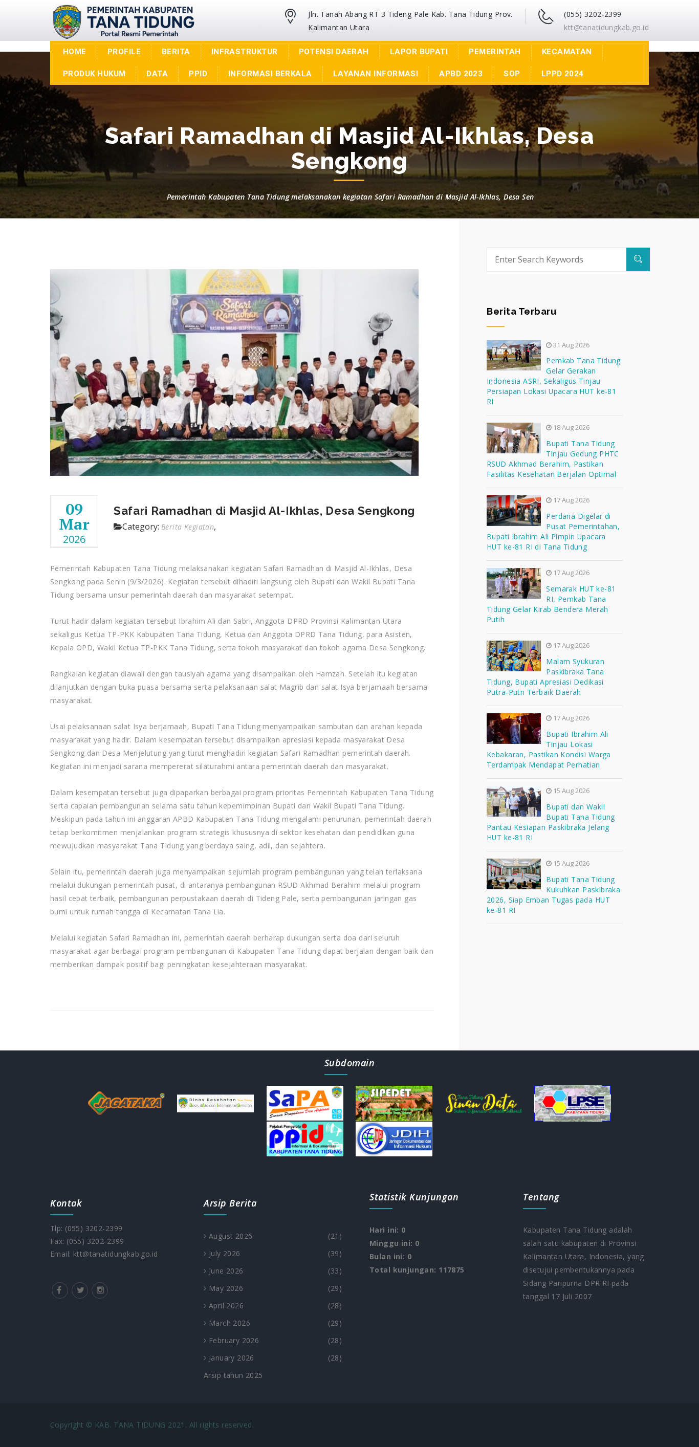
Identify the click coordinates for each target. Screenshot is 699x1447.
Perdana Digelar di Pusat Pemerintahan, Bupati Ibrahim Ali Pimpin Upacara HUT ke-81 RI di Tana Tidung (553, 531)
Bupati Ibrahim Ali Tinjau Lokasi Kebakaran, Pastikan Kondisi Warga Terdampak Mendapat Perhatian (549, 749)
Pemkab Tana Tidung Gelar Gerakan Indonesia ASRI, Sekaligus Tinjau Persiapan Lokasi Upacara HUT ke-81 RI (554, 381)
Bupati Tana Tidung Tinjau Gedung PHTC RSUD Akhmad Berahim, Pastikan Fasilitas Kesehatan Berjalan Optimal (553, 459)
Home (74, 51)
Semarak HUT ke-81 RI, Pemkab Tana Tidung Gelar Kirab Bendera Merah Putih (551, 604)
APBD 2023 (461, 73)
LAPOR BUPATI (419, 51)
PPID (198, 73)
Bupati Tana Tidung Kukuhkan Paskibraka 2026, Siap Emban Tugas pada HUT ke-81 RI (553, 894)
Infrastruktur (244, 51)
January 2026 (274, 1358)
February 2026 (274, 1340)
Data (157, 73)
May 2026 (274, 1288)
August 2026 (274, 1236)
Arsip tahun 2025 (233, 1375)
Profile (124, 51)
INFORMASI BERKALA (270, 73)
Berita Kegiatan (187, 527)
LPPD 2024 (562, 73)
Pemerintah (495, 51)
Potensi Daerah (334, 51)
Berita (176, 51)
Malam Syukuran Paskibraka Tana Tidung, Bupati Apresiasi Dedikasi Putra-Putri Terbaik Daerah (545, 676)
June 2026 (274, 1271)
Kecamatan (567, 51)
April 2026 (274, 1305)
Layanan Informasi (376, 73)
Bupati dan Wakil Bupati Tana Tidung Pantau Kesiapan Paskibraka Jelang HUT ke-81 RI (551, 822)
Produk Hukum (94, 73)
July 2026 (274, 1253)
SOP (512, 73)
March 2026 (274, 1323)
